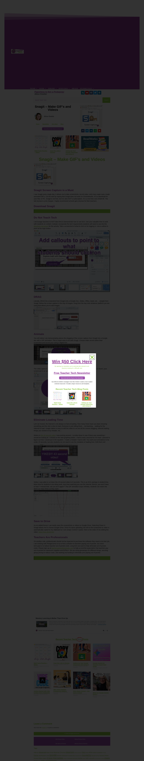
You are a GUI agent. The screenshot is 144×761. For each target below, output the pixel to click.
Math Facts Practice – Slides (57, 403)
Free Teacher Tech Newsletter (72, 372)
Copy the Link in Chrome (72, 403)
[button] (92, 357)
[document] (72, 380)
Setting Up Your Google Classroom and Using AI (87, 404)
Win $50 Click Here (72, 361)
